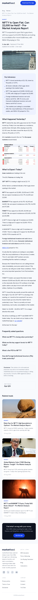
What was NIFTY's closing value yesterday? (17, 337)
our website (18, 321)
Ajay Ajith (6, 44)
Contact (22, 584)
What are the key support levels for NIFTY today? (17, 344)
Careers (22, 581)
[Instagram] (12, 572)
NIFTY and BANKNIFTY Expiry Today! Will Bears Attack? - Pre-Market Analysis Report (18, 505)
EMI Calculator (24, 553)
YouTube (23, 587)
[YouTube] (16, 572)
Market (8, 11)
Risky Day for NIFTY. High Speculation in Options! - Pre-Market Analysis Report (18, 424)
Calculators (23, 566)
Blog (3, 11)
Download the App (28, 3)
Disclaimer (5, 587)
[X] (8, 572)
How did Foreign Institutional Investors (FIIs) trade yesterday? (17, 357)
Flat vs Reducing (25, 556)
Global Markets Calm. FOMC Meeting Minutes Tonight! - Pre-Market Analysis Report (17, 464)
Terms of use (6, 584)
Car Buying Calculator (26, 559)
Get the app (18, 535)
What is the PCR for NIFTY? (11, 350)
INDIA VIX (5, 248)
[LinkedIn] (4, 572)
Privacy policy (6, 581)
